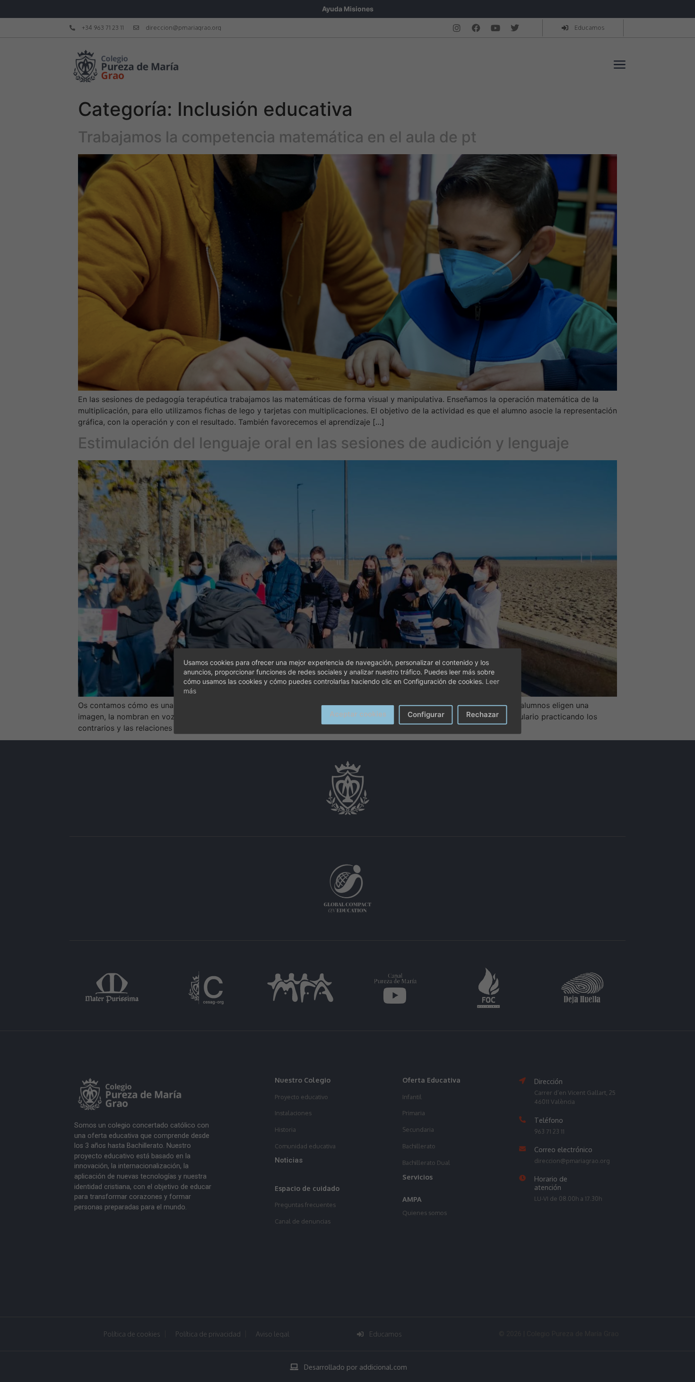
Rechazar (482, 714)
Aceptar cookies (358, 713)
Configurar (426, 714)
